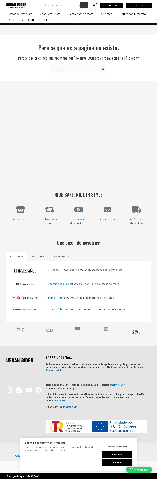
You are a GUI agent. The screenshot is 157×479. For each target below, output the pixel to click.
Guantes (106, 14)
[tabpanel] (78, 291)
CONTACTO (107, 219)
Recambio (14, 20)
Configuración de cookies (117, 446)
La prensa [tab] (16, 256)
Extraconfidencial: (58, 309)
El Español (53, 270)
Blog (47, 20)
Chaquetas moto (50, 14)
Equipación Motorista (133, 14)
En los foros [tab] (61, 256)
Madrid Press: (55, 297)
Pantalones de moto (80, 14)
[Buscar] (84, 5)
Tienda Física (20, 219)
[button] (111, 5)
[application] (33, 14)
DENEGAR (117, 454)
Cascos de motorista (20, 14)
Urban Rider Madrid (121, 367)
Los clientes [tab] (38, 256)
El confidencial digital (60, 283)
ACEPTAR (117, 463)
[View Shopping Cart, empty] (94, 5)
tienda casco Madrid (69, 406)
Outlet (32, 20)
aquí (73, 388)
